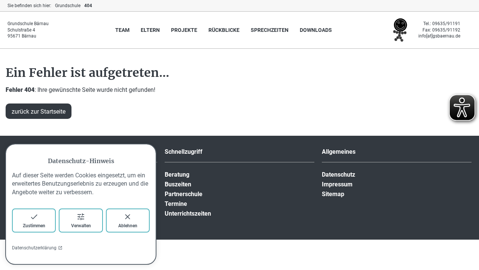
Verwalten (81, 225)
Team (122, 30)
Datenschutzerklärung (34, 247)
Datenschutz (338, 174)
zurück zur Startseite (38, 111)
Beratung (177, 174)
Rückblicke (224, 30)
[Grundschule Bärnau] (400, 40)
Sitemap (333, 194)
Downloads (316, 30)
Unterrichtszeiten (188, 213)
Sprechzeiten (270, 30)
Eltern (150, 30)
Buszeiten (178, 184)
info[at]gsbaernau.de (439, 36)
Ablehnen (127, 225)
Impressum (337, 184)
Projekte (184, 30)
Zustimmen (34, 225)
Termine (176, 203)
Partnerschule (183, 194)
